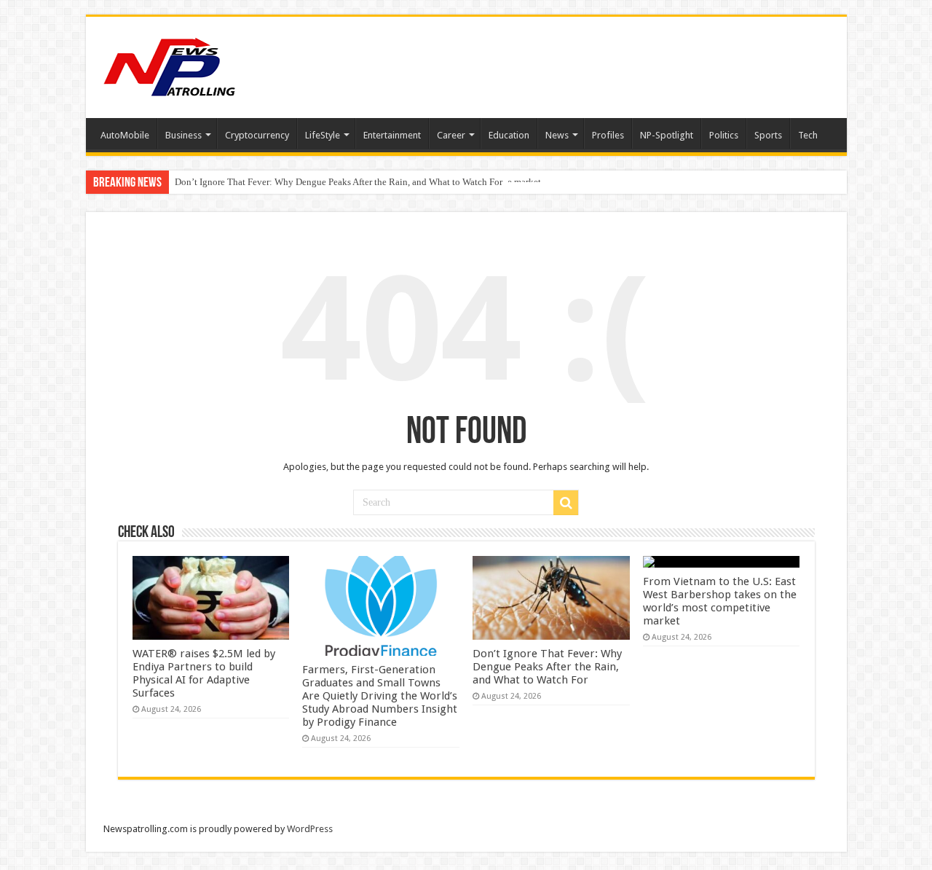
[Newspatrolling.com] (169, 64)
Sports (768, 135)
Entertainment (392, 135)
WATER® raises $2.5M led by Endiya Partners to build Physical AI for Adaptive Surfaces (204, 673)
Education (509, 135)
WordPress (310, 828)
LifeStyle (322, 135)
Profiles (608, 135)
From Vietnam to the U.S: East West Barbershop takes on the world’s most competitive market (720, 601)
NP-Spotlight (666, 135)
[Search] (565, 502)
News (557, 135)
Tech (808, 135)
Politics (723, 135)
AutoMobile (124, 135)
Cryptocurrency (257, 135)
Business (183, 135)
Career (451, 135)
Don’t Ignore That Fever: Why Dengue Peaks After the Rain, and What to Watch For (338, 181)
